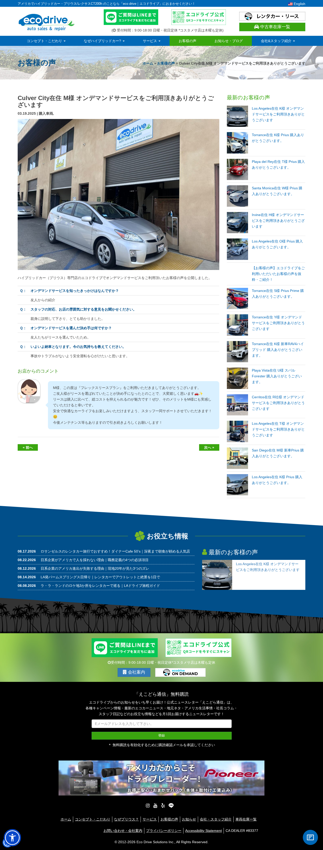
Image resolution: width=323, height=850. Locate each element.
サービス (150, 41)
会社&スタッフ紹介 (276, 41)
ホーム (148, 63)
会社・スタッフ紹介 (216, 819)
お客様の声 (187, 41)
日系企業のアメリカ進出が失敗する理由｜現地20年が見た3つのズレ (95, 568)
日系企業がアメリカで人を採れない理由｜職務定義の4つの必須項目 (95, 560)
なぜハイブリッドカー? (103, 41)
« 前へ (28, 447)
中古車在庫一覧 (274, 26)
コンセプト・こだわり (45, 41)
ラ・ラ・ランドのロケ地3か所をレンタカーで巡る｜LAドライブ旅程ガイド (100, 586)
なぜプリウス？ (126, 819)
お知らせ (189, 819)
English (299, 4)
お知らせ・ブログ (228, 41)
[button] (12, 837)
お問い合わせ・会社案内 (122, 831)
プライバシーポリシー (163, 831)
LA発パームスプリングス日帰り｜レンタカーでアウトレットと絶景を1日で (100, 577)
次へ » (209, 447)
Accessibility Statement (203, 831)
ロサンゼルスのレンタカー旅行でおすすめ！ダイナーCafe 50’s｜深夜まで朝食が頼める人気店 (115, 551)
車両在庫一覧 (246, 819)
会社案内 (136, 672)
